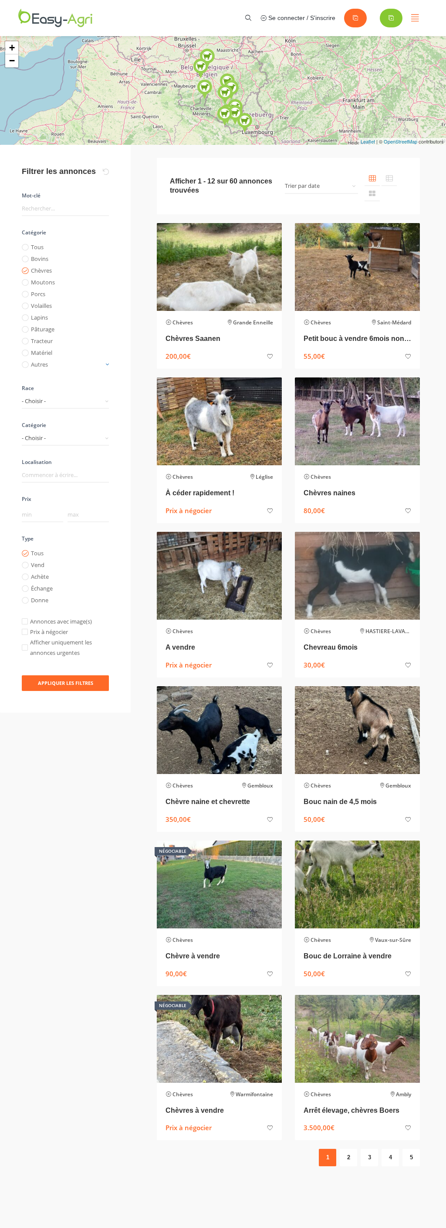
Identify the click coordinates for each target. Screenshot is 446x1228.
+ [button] (12, 47)
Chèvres (41, 270)
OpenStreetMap (400, 141)
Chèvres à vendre (195, 1110)
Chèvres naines (329, 493)
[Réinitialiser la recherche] (106, 172)
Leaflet (368, 141)
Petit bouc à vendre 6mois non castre (357, 338)
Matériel (41, 353)
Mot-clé (31, 195)
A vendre (180, 647)
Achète (40, 577)
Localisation (37, 462)
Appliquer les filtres (65, 683)
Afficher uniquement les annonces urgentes (61, 647)
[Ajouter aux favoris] (270, 356)
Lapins (39, 317)
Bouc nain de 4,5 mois (340, 801)
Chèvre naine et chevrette (208, 801)
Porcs (38, 294)
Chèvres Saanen (193, 338)
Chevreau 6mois (331, 647)
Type (28, 538)
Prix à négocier (49, 632)
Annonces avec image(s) (61, 621)
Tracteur (42, 341)
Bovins (39, 259)
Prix (26, 499)
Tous (37, 247)
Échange (42, 588)
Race (28, 388)
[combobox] (65, 401)
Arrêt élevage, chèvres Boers (351, 1110)
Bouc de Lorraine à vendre (348, 956)
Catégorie (34, 232)
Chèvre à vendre (193, 956)
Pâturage (42, 329)
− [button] (12, 60)
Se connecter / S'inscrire (301, 17)
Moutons (43, 282)
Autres (39, 364)
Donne (39, 600)
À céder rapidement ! (200, 493)
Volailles (41, 306)
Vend (37, 565)
